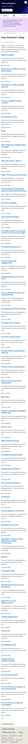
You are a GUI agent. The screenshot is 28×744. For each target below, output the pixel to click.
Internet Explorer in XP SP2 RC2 (12, 511)
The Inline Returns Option (10, 323)
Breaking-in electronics (9, 525)
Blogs (3, 131)
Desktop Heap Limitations (10, 469)
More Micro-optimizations (11, 337)
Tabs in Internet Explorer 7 (11, 483)
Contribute (3, 738)
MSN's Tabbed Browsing (10, 441)
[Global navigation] (1, 15)
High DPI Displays (7, 55)
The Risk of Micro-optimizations (13, 367)
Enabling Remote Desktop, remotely (8, 660)
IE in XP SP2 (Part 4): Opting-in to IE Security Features (13, 688)
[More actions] (25, 33)
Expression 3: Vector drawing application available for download (12, 541)
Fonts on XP (5, 631)
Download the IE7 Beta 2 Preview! (13, 309)
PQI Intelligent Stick (8, 645)
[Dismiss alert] (26, 2)
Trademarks (4, 742)
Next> (2, 718)
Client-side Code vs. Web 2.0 (11, 161)
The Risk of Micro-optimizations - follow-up (13, 352)
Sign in (25, 15)
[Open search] (21, 15)
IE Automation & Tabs (9, 117)
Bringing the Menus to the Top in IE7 (12, 278)
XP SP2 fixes (5, 497)
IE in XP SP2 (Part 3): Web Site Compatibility (12, 704)
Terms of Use (19, 740)
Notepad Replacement (9, 617)
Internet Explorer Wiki (9, 675)
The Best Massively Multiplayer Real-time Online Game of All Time (13, 190)
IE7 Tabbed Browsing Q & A (11, 247)
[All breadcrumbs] (2, 33)
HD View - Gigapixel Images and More (11, 102)
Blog (20, 735)
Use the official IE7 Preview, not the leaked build (13, 294)
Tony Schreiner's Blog (10, 33)
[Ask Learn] (23, 33)
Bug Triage (5, 397)
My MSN (4, 557)
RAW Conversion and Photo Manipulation (11, 382)
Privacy (9, 738)
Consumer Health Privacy (7, 740)
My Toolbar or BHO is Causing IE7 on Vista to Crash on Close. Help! (13, 232)
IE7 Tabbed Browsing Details (11, 455)
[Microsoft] (14, 16)
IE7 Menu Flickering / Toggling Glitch (9, 262)
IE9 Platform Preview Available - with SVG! (13, 86)
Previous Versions (13, 735)
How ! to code (6, 427)
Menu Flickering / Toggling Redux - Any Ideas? (14, 146)
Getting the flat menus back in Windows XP (12, 586)
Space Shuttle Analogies (10, 217)
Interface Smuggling (9, 203)
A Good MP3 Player (8, 571)
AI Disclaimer (4, 735)
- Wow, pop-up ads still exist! (14, 175)
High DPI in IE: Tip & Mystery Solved (8, 602)
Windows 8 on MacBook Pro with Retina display (13, 70)
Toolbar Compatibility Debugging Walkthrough (13, 412)
